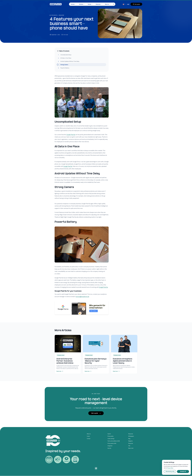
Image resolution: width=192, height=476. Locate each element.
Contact (88, 438)
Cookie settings (111, 438)
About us (107, 4)
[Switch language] (124, 4)
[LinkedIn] (96, 468)
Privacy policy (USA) (112, 443)
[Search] (113, 4)
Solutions (81, 4)
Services (73, 4)
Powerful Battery (63, 68)
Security (109, 448)
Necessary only (170, 471)
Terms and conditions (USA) (114, 441)
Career (88, 436)
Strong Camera (63, 64)
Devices (89, 4)
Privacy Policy (170, 468)
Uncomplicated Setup (64, 55)
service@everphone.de (82, 297)
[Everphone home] (56, 4)
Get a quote (137, 4)
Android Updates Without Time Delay (68, 61)
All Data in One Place (64, 58)
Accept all (183, 471)
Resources (98, 4)
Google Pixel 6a (70, 135)
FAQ (129, 446)
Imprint (109, 434)
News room (130, 448)
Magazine (61, 15)
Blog (129, 438)
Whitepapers (131, 436)
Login (128, 4)
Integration (110, 446)
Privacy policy (110, 436)
